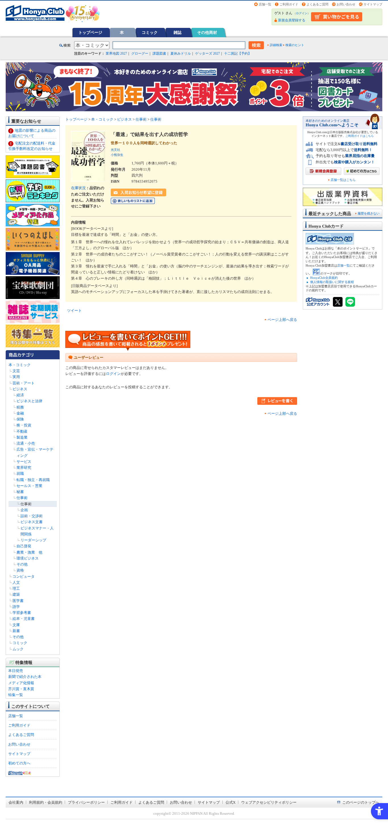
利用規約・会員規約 (45, 802)
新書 (16, 631)
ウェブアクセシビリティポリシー (269, 802)
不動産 (22, 431)
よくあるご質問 (317, 4)
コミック (150, 32)
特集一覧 (15, 695)
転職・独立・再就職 (33, 480)
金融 (20, 413)
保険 (20, 419)
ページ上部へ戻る (282, 319)
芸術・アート (23, 383)
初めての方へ (19, 763)
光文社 (115, 149)
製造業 (22, 437)
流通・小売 (25, 443)
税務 (20, 407)
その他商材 (207, 32)
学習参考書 (21, 612)
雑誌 (178, 32)
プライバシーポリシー (86, 802)
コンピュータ (23, 576)
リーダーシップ (33, 540)
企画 (24, 510)
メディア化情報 (21, 683)
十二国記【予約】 (237, 53)
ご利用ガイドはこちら (359, 135)
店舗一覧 (265, 4)
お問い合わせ (346, 4)
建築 (16, 594)
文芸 (16, 371)
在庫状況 (78, 188)
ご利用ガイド (288, 4)
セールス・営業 (29, 486)
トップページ (90, 32)
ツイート (74, 310)
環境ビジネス (27, 558)
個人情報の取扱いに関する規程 (332, 282)
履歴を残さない (368, 213)
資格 (20, 570)
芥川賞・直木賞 (21, 689)
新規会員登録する (291, 20)
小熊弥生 (117, 154)
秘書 (20, 492)
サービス (23, 461)
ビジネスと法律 (29, 401)
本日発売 (15, 671)
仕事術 (22, 498)
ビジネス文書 (31, 522)
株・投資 (23, 425)
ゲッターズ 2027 (207, 53)
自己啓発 (23, 546)
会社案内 (16, 802)
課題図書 (159, 53)
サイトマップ (373, 4)
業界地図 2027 (116, 53)
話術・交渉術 (31, 516)
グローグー (139, 53)
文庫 (16, 625)
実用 (16, 377)
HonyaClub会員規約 (324, 277)
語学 (16, 607)
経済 (20, 395)
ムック (18, 649)
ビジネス (19, 389)
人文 (16, 582)
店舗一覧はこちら (343, 179)
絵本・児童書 (23, 618)
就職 (20, 473)
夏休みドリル (180, 53)
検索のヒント (294, 45)
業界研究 (23, 467)
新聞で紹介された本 (24, 677)
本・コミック (20, 365)
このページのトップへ (360, 802)
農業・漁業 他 (29, 552)
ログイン (301, 13)
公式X (230, 802)
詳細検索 (276, 45)
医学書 (18, 601)
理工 (16, 588)
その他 (22, 564)
